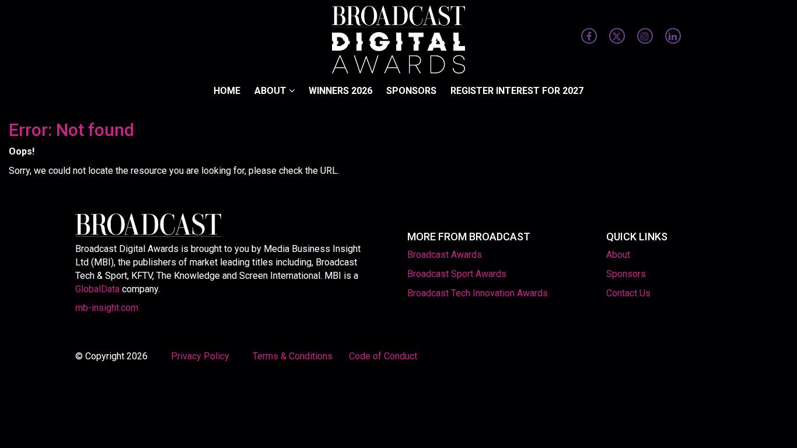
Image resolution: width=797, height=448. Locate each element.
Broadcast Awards (444, 254)
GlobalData (97, 289)
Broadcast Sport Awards (456, 273)
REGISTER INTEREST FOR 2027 (516, 90)
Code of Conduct (383, 356)
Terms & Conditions (293, 356)
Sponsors (411, 90)
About (271, 90)
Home (227, 90)
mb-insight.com (106, 307)
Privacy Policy (201, 356)
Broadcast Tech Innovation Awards (477, 293)
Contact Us (628, 293)
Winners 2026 (340, 90)
